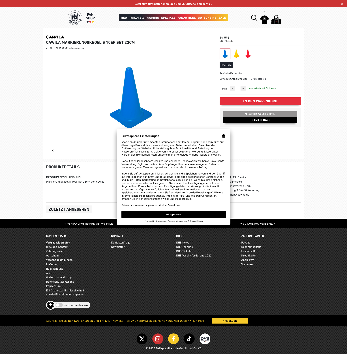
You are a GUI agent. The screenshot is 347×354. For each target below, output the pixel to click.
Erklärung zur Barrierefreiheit (65, 290)
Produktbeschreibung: (63, 177)
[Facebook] (174, 338)
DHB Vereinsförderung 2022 (194, 255)
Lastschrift (248, 251)
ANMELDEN (230, 320)
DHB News (182, 242)
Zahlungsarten (55, 251)
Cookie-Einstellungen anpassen (65, 294)
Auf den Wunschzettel (262, 114)
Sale (222, 17)
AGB (49, 273)
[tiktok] (190, 338)
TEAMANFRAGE (260, 120)
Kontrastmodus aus (76, 305)
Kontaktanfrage (120, 242)
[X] (143, 338)
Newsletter (118, 246)
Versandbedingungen (59, 259)
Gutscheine (207, 17)
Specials (168, 17)
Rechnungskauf (251, 246)
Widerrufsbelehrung (59, 277)
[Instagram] (158, 338)
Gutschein (52, 255)
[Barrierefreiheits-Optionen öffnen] (50, 305)
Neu (124, 17)
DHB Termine (184, 246)
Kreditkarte (248, 255)
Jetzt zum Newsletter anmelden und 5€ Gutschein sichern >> (173, 4)
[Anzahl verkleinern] (232, 88)
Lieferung (52, 264)
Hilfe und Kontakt (57, 246)
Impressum (53, 285)
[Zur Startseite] (81, 17)
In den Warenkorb (260, 101)
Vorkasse (247, 264)
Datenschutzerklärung (60, 281)
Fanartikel (187, 17)
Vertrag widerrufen (58, 242)
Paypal (245, 242)
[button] (254, 17)
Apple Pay (247, 259)
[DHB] (205, 338)
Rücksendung (54, 268)
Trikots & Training (144, 17)
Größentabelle (258, 78)
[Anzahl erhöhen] (243, 88)
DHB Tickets (183, 251)
